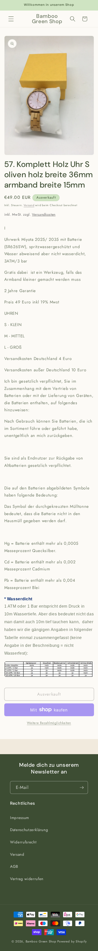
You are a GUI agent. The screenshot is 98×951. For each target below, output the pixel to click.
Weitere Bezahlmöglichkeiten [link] (49, 722)
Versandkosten (44, 214)
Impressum (19, 818)
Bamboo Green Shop (41, 941)
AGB (14, 866)
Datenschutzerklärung (29, 830)
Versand (29, 205)
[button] (11, 19)
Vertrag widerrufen (26, 879)
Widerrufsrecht (23, 842)
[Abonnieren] (82, 787)
